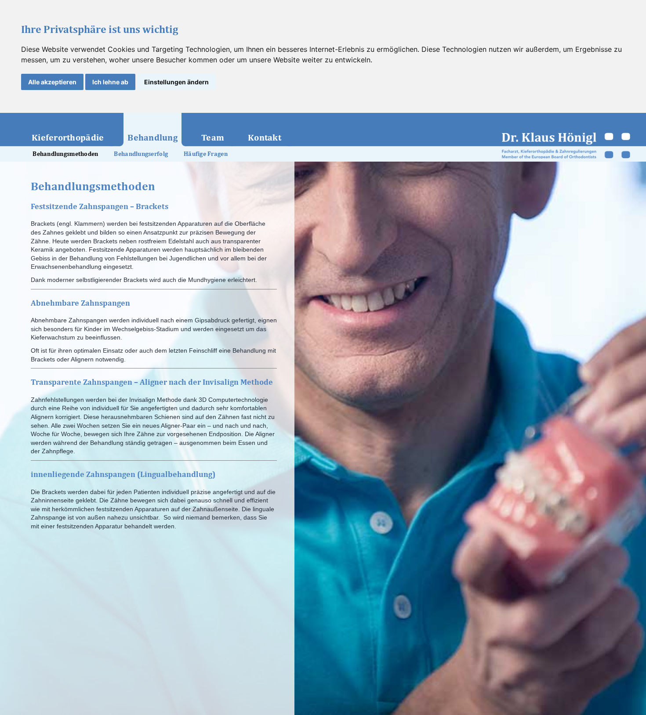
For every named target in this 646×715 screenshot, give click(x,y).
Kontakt (264, 137)
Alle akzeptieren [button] (52, 82)
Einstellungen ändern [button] (176, 82)
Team (212, 137)
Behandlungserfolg (141, 154)
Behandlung (152, 137)
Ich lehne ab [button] (110, 82)
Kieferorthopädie (68, 137)
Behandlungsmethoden (65, 154)
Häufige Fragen (206, 154)
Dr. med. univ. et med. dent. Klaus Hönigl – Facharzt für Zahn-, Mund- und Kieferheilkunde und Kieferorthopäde (566, 146)
